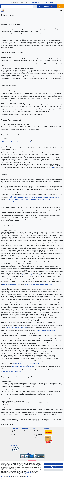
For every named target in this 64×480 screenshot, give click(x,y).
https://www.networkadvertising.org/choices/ (16, 327)
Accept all (53, 463)
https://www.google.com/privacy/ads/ (12, 371)
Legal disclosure (37, 433)
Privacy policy (36, 431)
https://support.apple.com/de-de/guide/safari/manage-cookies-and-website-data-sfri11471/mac (28, 201)
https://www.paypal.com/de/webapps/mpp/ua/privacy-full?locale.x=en (19, 141)
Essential (6, 476)
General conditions (37, 434)
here (53, 167)
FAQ (12, 431)
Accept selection (53, 470)
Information (13, 434)
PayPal (31, 476)
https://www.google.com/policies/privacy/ (47, 330)
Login (23, 430)
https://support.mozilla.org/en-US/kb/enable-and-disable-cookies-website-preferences (30, 199)
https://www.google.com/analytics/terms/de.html (41, 283)
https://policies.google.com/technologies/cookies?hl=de (38, 284)
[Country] (51, 6)
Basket (23, 433)
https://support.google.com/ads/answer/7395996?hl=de (26, 363)
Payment (13, 430)
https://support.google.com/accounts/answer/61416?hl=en (24, 196)
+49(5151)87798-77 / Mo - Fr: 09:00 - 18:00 (42, 2)
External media (22, 476)
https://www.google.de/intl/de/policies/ (11, 284)
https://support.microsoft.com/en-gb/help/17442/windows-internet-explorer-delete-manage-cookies (34, 197)
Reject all (53, 467)
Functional (6, 478)
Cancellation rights (37, 430)
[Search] (35, 6)
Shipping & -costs (15, 433)
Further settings (13, 478)
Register (24, 431)
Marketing (13, 476)
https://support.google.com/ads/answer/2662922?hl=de (16, 324)
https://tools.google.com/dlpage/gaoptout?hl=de (31, 274)
